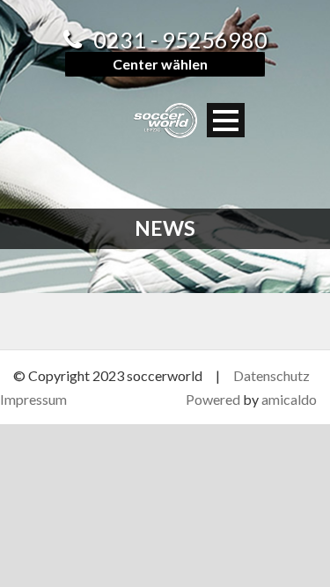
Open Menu (226, 120)
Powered (213, 399)
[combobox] (165, 64)
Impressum (33, 399)
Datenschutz (271, 375)
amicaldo (289, 399)
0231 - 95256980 (180, 39)
